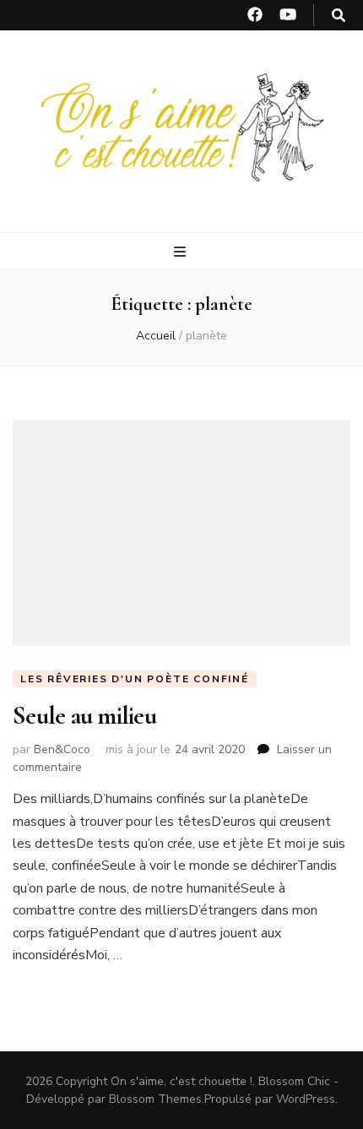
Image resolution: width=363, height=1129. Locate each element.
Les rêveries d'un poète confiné (134, 679)
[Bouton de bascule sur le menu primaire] (182, 252)
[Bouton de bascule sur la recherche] (338, 15)
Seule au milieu (84, 715)
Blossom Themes (155, 1099)
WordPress (305, 1099)
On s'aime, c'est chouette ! (181, 1081)
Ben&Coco (62, 749)
